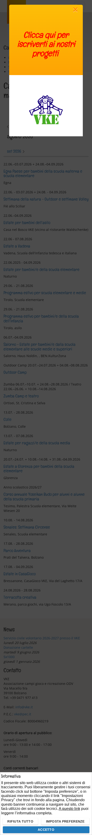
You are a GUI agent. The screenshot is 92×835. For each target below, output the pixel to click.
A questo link (69, 809)
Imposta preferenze (65, 821)
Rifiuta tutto (20, 821)
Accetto (46, 829)
